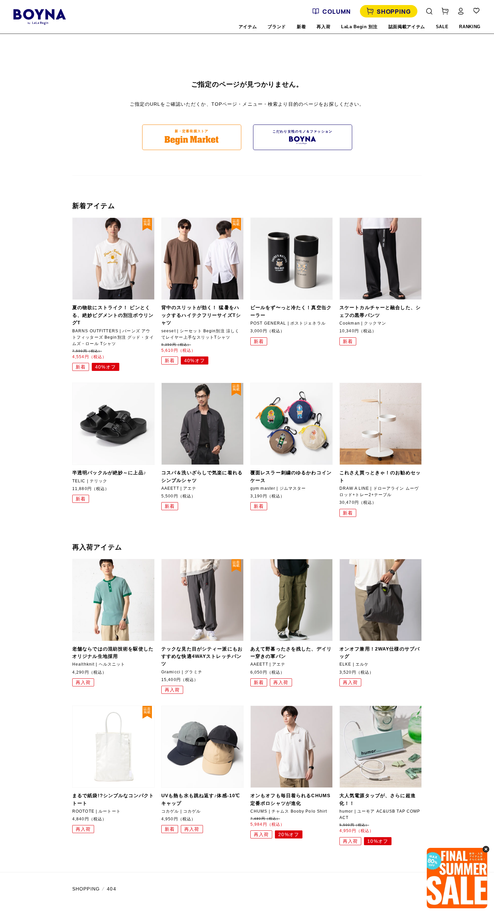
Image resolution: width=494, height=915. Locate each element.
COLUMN (336, 11)
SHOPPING (394, 11)
